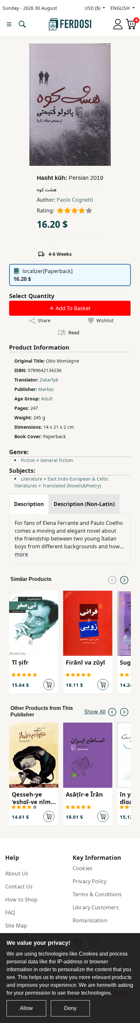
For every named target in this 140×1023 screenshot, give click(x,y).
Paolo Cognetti (75, 199)
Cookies (82, 868)
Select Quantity (31, 296)
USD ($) (93, 8)
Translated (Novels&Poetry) (71, 486)
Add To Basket (72, 308)
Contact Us (19, 886)
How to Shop (21, 899)
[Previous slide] (112, 579)
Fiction (28, 460)
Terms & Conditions (97, 894)
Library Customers (96, 907)
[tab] (29, 504)
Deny (70, 1008)
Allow (26, 1008)
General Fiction (56, 460)
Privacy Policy (89, 881)
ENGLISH (120, 8)
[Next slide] (124, 579)
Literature (31, 479)
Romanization (90, 920)
